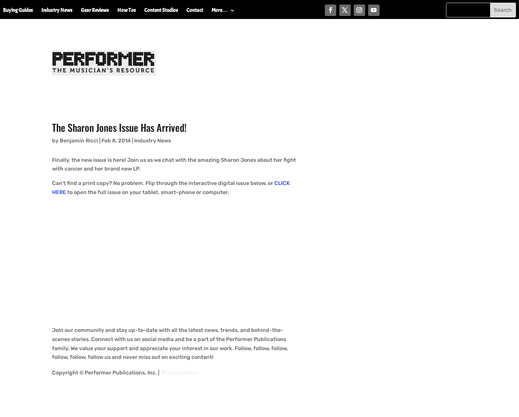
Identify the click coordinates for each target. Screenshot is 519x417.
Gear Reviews (95, 10)
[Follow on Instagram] (359, 10)
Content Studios (161, 10)
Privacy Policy (179, 373)
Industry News (57, 10)
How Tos (126, 10)
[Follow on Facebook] (330, 10)
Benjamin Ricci (79, 140)
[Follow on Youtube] (374, 10)
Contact (195, 10)
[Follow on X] (345, 10)
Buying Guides (18, 10)
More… (220, 10)
